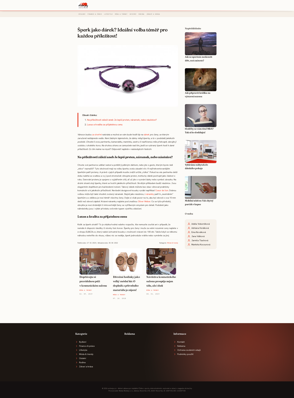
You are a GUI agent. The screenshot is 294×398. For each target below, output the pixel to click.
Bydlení (82, 14)
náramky (150, 194)
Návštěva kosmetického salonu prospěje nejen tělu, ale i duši (161, 281)
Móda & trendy (121, 14)
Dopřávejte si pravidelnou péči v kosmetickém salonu (93, 281)
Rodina (141, 14)
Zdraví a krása (153, 14)
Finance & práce (95, 14)
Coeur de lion (161, 190)
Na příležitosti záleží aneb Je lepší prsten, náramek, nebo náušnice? (122, 119)
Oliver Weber (144, 201)
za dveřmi (97, 134)
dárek (146, 134)
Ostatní (133, 14)
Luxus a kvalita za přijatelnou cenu (104, 124)
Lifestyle (108, 14)
